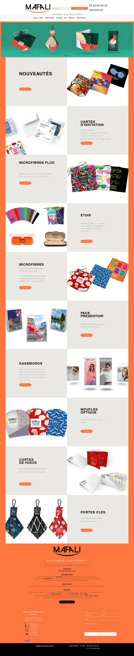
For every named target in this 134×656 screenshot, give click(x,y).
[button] (67, 602)
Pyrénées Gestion (95, 648)
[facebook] (29, 641)
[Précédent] (3, 39)
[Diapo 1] (65, 55)
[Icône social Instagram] (26, 641)
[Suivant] (130, 39)
